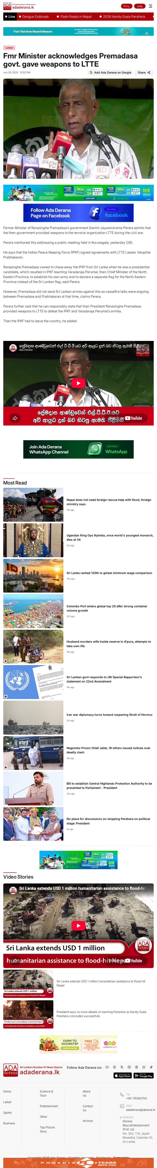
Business (9, 1123)
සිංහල (127, 6)
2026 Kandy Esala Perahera (98, 17)
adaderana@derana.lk (140, 1109)
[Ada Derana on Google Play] (143, 1076)
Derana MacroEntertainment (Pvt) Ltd (138, 1131)
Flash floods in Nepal (49, 17)
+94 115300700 (136, 1098)
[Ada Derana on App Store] (122, 1075)
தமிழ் (139, 6)
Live (12, 17)
